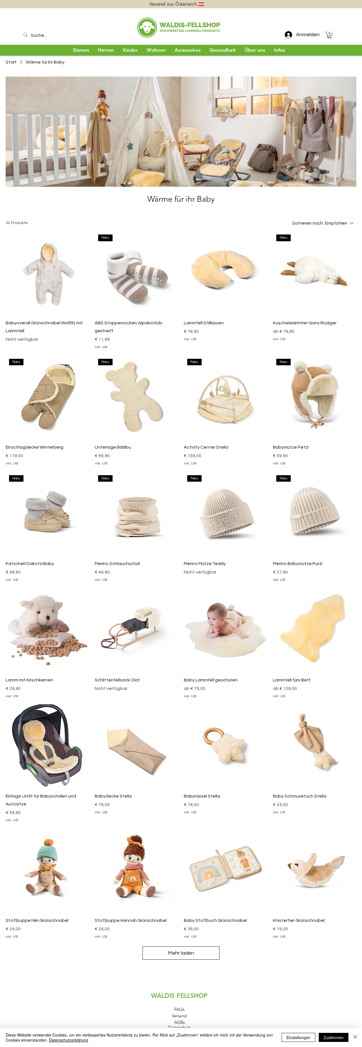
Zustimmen (334, 1037)
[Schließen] (355, 1037)
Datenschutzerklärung (68, 1040)
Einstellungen (298, 1037)
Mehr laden (181, 953)
